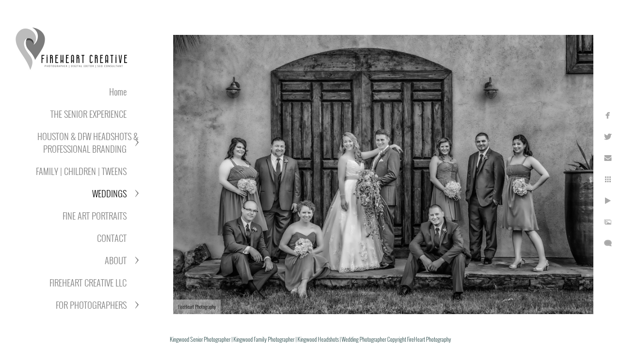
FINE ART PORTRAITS (95, 215)
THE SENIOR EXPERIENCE (88, 114)
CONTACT (112, 238)
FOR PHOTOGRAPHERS (91, 305)
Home (118, 91)
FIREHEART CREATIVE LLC (88, 282)
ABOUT (116, 260)
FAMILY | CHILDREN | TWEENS (81, 171)
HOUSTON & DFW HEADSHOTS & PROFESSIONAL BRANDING (87, 142)
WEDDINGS (109, 193)
